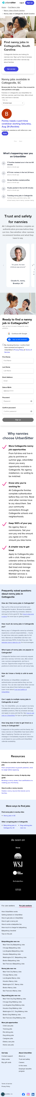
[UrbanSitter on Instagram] (28, 1094)
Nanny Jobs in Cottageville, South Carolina (19, 14)
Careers (21, 1062)
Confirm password (9, 408)
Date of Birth (6, 387)
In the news (23, 1066)
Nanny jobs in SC (9, 816)
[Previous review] (4, 265)
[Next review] (32, 265)
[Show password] (31, 401)
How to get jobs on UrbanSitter (12, 918)
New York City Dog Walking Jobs (14, 999)
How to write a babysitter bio (12, 924)
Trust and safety (24, 1059)
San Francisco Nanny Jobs (12, 991)
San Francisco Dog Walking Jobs (14, 1018)
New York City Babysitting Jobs (14, 945)
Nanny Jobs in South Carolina (14, 11)
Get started (11, 69)
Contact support (7, 1056)
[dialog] (3, 1094)
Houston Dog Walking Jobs (12, 1008)
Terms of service (7, 1084)
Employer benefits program (25, 1070)
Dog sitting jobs (8, 1035)
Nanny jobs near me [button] (9, 969)
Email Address (7, 377)
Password (6, 398)
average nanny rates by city (11, 642)
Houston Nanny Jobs (10, 981)
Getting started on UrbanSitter (12, 915)
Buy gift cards (6, 1062)
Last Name (6, 367)
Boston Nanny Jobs (9, 988)
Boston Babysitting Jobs (11, 961)
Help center (6, 1059)
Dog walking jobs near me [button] (11, 996)
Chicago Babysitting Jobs (11, 948)
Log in (22, 3)
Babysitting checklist (9, 931)
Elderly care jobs (8, 1042)
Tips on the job (7, 934)
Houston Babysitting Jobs (12, 954)
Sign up (30, 3)
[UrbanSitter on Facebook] (23, 1094)
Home (4, 7)
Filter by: (5, 100)
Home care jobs (8, 1045)
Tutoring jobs (7, 1029)
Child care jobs (8, 1026)
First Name (6, 357)
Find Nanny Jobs (14, 7)
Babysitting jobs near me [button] (11, 941)
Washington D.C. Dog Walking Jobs (15, 1011)
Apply (5, 133)
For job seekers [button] (25, 906)
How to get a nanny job (10, 921)
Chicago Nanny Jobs (10, 975)
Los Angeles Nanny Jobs (11, 978)
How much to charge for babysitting (14, 927)
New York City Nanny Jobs (12, 972)
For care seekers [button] (8, 906)
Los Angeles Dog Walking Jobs (13, 1005)
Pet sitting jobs (8, 1032)
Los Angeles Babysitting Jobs (13, 951)
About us (22, 1056)
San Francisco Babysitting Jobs (13, 964)
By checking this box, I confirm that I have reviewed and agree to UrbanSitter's (18, 348)
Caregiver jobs (8, 1038)
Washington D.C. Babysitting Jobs (14, 957)
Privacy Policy (19, 350)
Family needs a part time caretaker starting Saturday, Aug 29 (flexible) (16, 123)
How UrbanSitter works (10, 912)
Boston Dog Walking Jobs (12, 1015)
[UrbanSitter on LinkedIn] (32, 1094)
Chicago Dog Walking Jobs (12, 1002)
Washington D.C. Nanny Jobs (13, 984)
